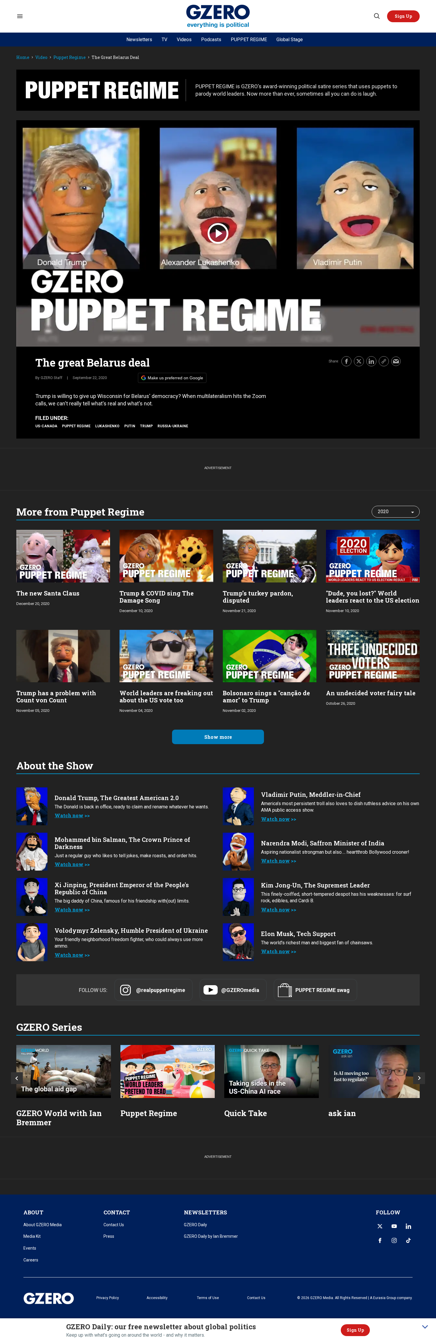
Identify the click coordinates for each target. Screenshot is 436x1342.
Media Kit (32, 1236)
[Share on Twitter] (359, 361)
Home (22, 57)
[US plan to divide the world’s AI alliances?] (271, 1071)
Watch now (69, 815)
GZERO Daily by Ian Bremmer (211, 1236)
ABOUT (33, 1212)
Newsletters (139, 39)
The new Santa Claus (47, 593)
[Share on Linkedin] (371, 361)
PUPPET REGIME (249, 39)
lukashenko (107, 426)
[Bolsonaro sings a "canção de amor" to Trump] (269, 655)
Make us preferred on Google (175, 377)
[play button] (218, 233)
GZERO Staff (51, 377)
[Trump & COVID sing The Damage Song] (166, 555)
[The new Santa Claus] (63, 555)
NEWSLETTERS (205, 1212)
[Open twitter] (380, 1226)
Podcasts (211, 39)
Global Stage (289, 39)
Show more (218, 737)
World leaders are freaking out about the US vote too (166, 696)
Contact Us (114, 1224)
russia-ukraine (172, 426)
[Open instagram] (394, 1240)
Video (41, 57)
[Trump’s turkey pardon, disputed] (269, 555)
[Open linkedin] (408, 1226)
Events (29, 1248)
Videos (184, 39)
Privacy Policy (107, 1298)
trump (146, 426)
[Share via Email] (396, 361)
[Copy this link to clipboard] (384, 361)
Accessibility (157, 1298)
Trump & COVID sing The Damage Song (157, 596)
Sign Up (355, 1330)
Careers (30, 1260)
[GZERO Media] (218, 16)
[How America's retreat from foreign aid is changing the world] (63, 1071)
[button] (403, 16)
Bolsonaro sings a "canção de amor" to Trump (266, 696)
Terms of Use (208, 1298)
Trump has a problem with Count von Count (56, 696)
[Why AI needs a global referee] (375, 1071)
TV (164, 39)
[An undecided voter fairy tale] (373, 655)
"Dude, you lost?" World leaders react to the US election (372, 596)
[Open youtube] (394, 1226)
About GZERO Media (42, 1224)
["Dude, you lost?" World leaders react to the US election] (373, 555)
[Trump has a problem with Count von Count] (63, 655)
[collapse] (425, 1327)
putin (129, 426)
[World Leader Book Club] (167, 1071)
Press (109, 1236)
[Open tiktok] (408, 1240)
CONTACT (117, 1212)
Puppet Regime (69, 57)
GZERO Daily (195, 1224)
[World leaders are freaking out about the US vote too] (166, 655)
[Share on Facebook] (346, 361)
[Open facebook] (380, 1240)
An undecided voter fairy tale (371, 693)
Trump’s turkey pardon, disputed (258, 596)
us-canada (46, 426)
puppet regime (76, 426)
